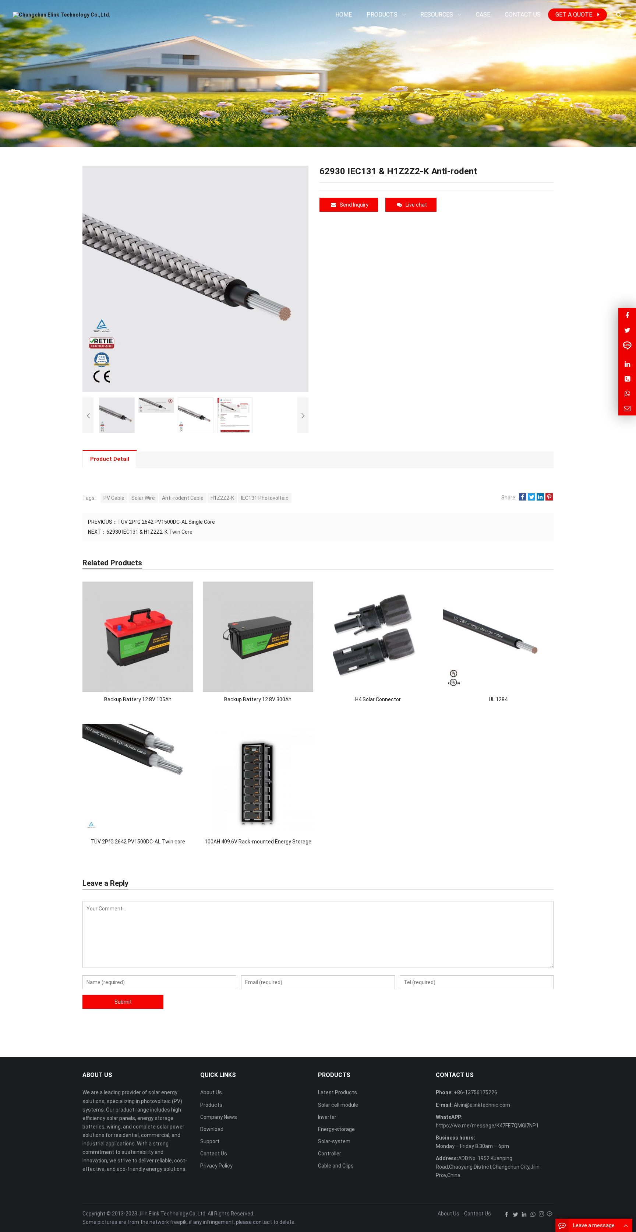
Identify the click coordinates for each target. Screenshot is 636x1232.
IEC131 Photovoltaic (265, 498)
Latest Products (337, 1092)
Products (211, 1105)
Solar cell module (338, 1105)
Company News (218, 1117)
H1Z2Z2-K (222, 498)
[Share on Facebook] (522, 497)
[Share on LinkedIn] (540, 497)
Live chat (416, 205)
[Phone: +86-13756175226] (627, 379)
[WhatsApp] (533, 1214)
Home (343, 14)
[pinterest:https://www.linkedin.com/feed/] (627, 364)
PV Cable (113, 498)
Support (209, 1141)
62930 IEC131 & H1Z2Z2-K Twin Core (149, 532)
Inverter (327, 1117)
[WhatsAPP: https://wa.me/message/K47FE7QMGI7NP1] (627, 393)
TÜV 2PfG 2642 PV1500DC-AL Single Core (166, 522)
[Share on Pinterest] (549, 497)
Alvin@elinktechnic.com (481, 1105)
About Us (211, 1092)
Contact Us (213, 1153)
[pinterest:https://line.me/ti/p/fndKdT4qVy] (627, 346)
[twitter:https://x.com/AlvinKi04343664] (627, 330)
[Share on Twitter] (531, 497)
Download (211, 1129)
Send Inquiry (354, 205)
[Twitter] (515, 1214)
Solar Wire (143, 498)
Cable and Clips (336, 1166)
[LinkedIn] (524, 1214)
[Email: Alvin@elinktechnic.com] (627, 408)
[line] (549, 1214)
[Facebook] (506, 1214)
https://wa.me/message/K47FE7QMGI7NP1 (487, 1126)
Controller (329, 1153)
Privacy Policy (216, 1166)
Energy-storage (336, 1129)
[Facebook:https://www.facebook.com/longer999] (627, 315)
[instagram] (541, 1214)
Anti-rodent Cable (183, 498)
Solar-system (334, 1141)
